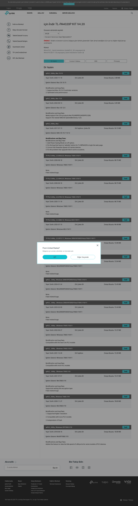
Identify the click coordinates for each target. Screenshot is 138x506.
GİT (55, 257)
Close (97, 245)
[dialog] (69, 253)
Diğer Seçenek (83, 257)
